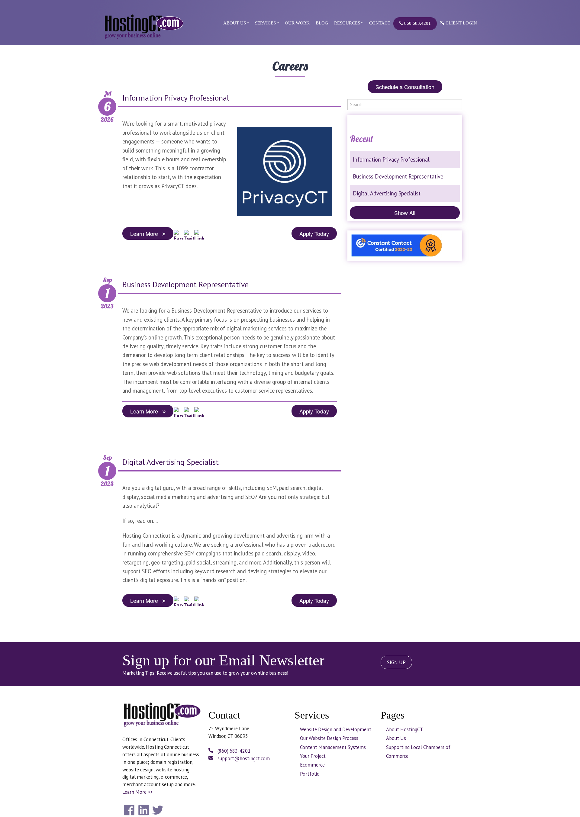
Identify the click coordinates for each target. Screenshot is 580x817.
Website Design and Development (335, 729)
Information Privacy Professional (175, 98)
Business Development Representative (185, 284)
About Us (234, 23)
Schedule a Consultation (404, 87)
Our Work (297, 23)
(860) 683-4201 (233, 751)
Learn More (146, 233)
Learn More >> (137, 792)
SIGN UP (396, 662)
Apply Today (314, 233)
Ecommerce (312, 764)
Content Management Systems (333, 747)
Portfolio (310, 773)
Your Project (313, 756)
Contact (379, 23)
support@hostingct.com (243, 758)
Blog (322, 23)
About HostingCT (404, 729)
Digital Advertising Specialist (170, 462)
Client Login (460, 23)
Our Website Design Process (329, 738)
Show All (404, 213)
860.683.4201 (417, 23)
